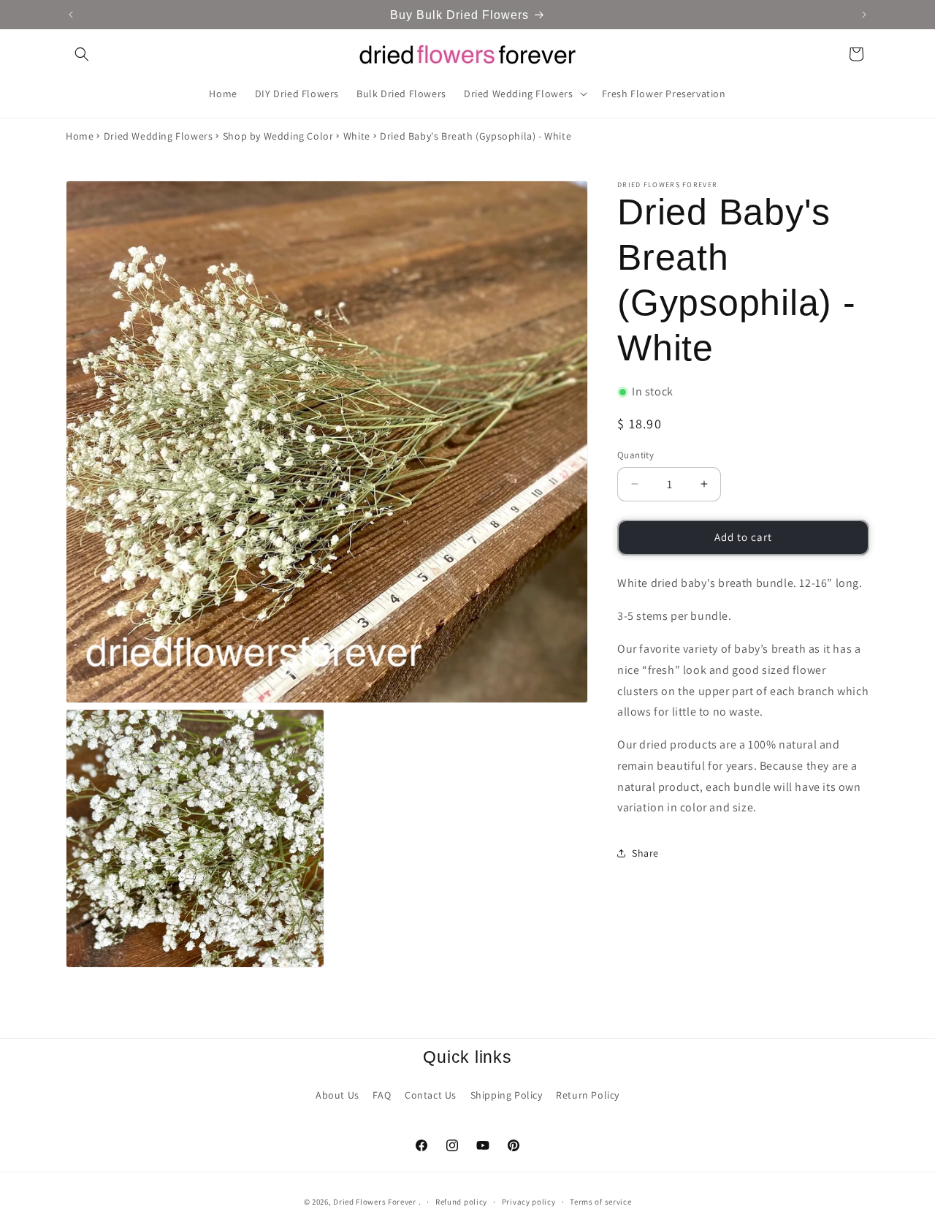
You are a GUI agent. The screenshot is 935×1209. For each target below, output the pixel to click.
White (356, 136)
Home (80, 136)
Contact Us (431, 1094)
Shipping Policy (506, 1094)
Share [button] (645, 853)
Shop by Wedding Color (278, 136)
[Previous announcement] (71, 15)
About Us (337, 1094)
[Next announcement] (864, 15)
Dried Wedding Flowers (158, 136)
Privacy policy (529, 1201)
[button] (82, 54)
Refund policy (461, 1201)
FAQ (382, 1094)
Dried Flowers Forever (374, 1202)
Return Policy (587, 1094)
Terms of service (600, 1201)
